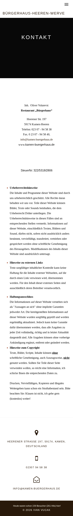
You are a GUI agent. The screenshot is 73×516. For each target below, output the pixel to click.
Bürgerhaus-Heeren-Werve (34, 13)
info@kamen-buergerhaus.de (36, 488)
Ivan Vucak (41, 510)
